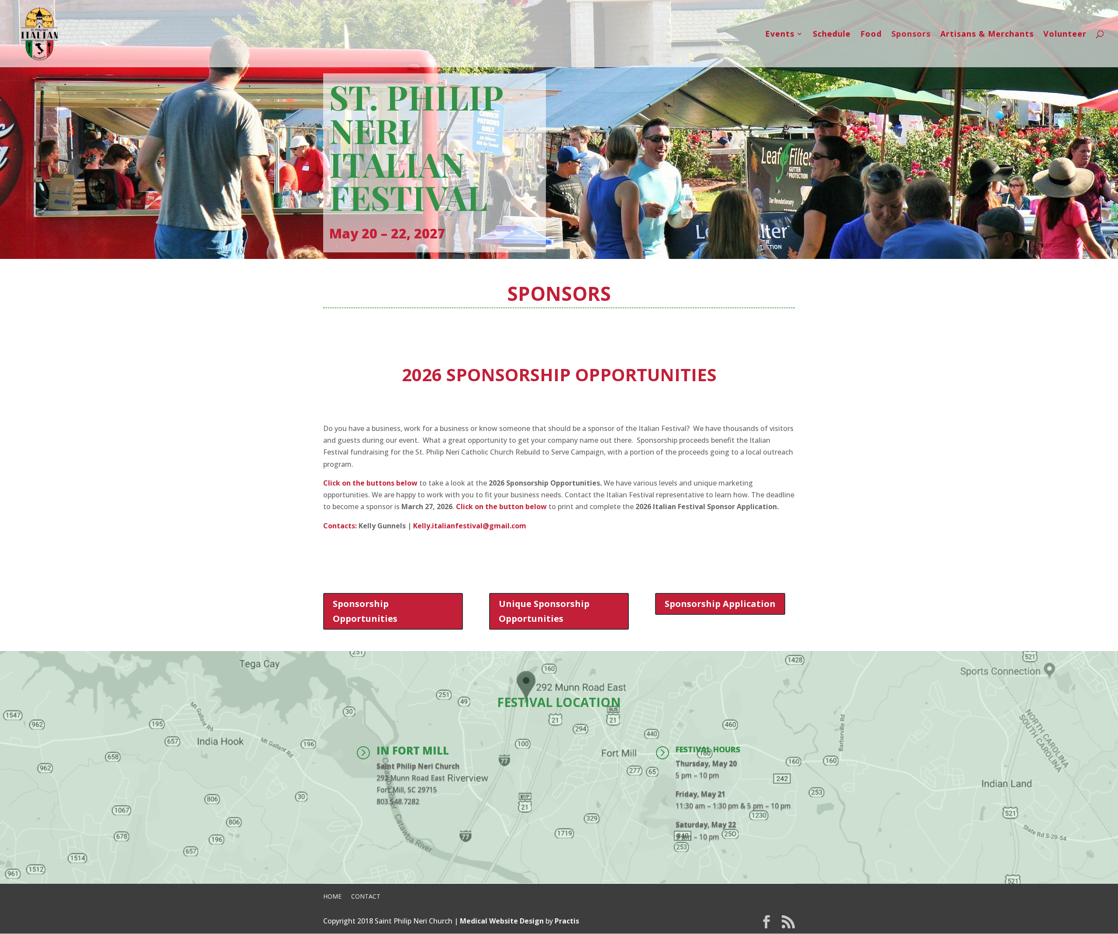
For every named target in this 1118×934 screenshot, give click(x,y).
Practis (567, 921)
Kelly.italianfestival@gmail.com (469, 526)
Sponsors (911, 35)
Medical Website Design (502, 921)
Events (779, 35)
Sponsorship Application (720, 604)
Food (871, 35)
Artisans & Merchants (987, 35)
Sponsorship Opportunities (365, 611)
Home (332, 896)
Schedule (832, 35)
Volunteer (1065, 35)
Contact (365, 896)
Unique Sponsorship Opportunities (544, 611)
